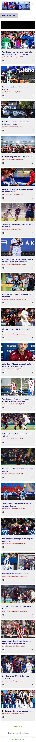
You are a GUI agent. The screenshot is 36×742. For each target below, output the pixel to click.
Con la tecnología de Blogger (19, 733)
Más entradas (18, 726)
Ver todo (5, 27)
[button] (32, 61)
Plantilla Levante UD (9, 15)
